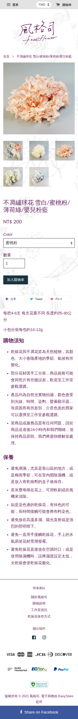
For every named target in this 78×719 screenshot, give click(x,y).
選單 (14, 5)
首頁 (6, 56)
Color (8, 234)
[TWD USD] (43, 5)
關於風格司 (39, 597)
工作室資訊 (39, 610)
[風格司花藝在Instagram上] (44, 638)
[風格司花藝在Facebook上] (34, 638)
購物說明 (39, 603)
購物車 (67, 5)
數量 (7, 255)
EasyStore (65, 696)
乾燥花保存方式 (39, 616)
